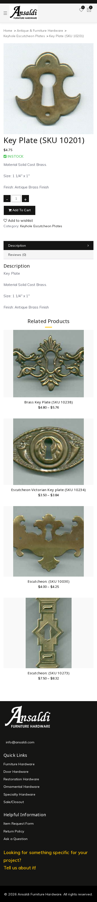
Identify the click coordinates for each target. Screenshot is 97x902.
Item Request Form (19, 823)
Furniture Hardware (19, 764)
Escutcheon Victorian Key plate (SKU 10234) (48, 489)
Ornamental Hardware (22, 787)
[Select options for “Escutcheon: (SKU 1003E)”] (89, 541)
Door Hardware (16, 771)
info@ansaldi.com (20, 742)
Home (8, 30)
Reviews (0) (17, 255)
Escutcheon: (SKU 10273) (48, 673)
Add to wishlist (20, 220)
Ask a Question (16, 839)
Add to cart (21, 210)
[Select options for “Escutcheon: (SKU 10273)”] (89, 633)
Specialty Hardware (19, 794)
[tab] (48, 245)
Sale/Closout (14, 802)
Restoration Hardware (21, 779)
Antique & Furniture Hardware (40, 30)
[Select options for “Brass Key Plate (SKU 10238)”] (89, 362)
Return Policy (14, 831)
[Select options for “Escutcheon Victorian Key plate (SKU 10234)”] (89, 450)
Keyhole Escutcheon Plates (24, 36)
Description (17, 245)
